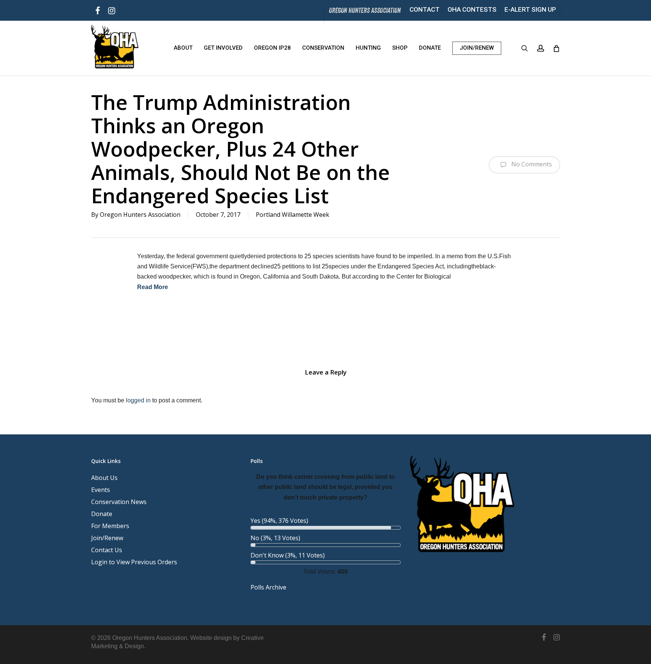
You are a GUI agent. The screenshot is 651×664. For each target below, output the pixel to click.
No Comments (531, 164)
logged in (138, 400)
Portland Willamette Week (292, 214)
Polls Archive (268, 587)
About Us (104, 478)
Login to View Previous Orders (134, 562)
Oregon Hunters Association (140, 214)
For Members (110, 526)
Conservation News (119, 502)
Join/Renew (107, 538)
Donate (101, 514)
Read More (152, 287)
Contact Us (106, 550)
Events (100, 490)
